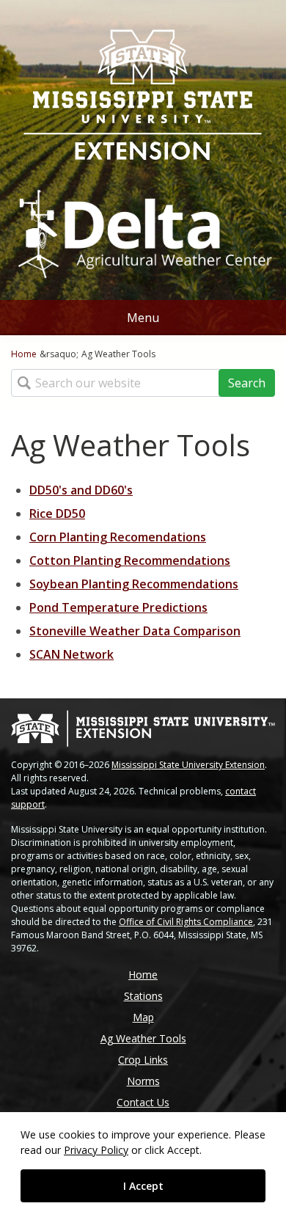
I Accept (143, 1186)
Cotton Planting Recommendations (129, 560)
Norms (143, 1081)
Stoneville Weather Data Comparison (135, 631)
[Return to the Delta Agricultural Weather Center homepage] (143, 227)
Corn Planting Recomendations (117, 537)
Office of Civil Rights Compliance (186, 922)
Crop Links (143, 1060)
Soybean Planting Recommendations (133, 584)
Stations (143, 996)
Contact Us (143, 1102)
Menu (143, 318)
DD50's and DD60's (81, 490)
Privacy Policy (96, 1150)
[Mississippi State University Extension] (143, 96)
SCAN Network (71, 654)
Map (143, 1017)
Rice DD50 (57, 513)
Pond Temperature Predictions (118, 607)
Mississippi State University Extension (188, 765)
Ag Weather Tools (143, 1038)
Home (24, 354)
